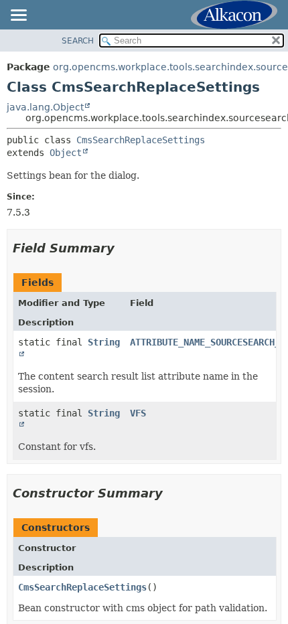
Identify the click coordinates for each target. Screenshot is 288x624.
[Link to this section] (124, 248)
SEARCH (78, 41)
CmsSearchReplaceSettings (140, 140)
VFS (138, 413)
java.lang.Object (45, 107)
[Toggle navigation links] (18, 16)
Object (66, 152)
